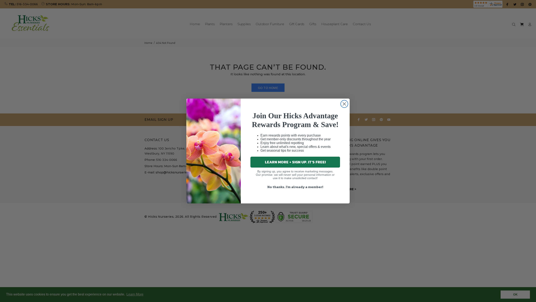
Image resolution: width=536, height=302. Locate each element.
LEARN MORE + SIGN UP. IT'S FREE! (295, 162)
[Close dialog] (344, 104)
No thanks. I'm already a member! (295, 186)
